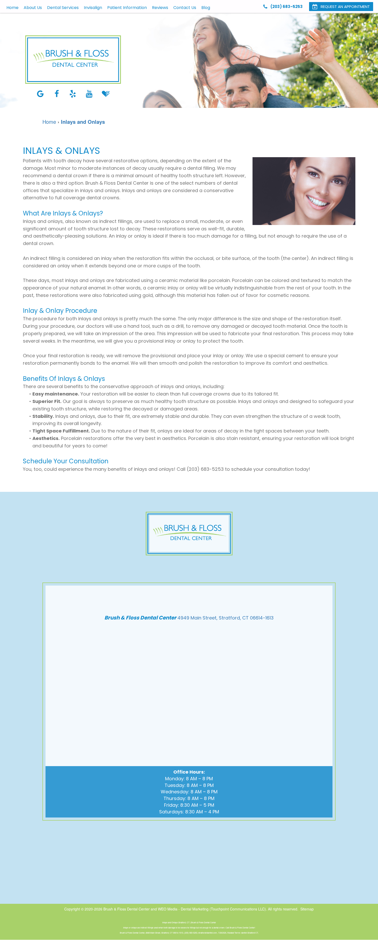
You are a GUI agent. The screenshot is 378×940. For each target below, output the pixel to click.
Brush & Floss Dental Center (126, 908)
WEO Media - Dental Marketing (183, 908)
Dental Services (63, 8)
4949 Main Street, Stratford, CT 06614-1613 (225, 618)
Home (12, 8)
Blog (205, 8)
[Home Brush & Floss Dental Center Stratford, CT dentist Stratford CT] (73, 59)
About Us (33, 8)
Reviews (160, 8)
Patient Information (127, 8)
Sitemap (307, 908)
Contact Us (184, 8)
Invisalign (93, 8)
